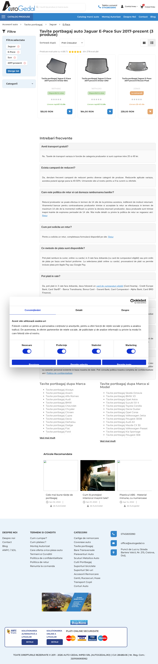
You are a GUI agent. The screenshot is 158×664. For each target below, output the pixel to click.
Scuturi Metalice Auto (86, 558)
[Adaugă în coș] (69, 111)
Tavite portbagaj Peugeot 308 (123, 434)
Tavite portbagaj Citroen (60, 412)
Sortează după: (48, 42)
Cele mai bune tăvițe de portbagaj (59, 496)
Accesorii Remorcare (86, 574)
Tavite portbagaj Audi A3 (120, 421)
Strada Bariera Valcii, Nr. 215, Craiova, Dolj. (138, 552)
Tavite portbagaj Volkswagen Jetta (126, 415)
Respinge (34, 364)
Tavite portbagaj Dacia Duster (123, 409)
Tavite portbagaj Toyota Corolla (124, 405)
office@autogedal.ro (130, 543)
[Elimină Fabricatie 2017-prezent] (25, 63)
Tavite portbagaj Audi (58, 399)
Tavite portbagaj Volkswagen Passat (127, 428)
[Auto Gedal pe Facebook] (66, 602)
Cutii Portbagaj (83, 562)
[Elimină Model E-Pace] (18, 52)
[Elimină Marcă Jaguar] (18, 46)
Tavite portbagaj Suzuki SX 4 (122, 402)
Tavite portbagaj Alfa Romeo (62, 396)
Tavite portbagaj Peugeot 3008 (124, 418)
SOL (13, 550)
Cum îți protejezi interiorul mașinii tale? (96, 496)
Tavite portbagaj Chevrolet (61, 405)
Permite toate (124, 364)
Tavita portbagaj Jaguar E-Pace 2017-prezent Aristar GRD (96, 79)
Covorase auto (82, 542)
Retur (45, 215)
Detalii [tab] (79, 310)
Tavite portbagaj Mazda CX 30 (123, 425)
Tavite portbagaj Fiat (58, 428)
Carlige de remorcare (86, 538)
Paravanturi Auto (84, 554)
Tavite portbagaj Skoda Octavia (124, 392)
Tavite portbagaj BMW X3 (120, 396)
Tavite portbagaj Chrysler (60, 409)
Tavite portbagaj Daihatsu (61, 421)
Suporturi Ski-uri (83, 570)
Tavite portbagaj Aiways (59, 389)
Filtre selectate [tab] (15, 40)
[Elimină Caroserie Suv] (15, 58)
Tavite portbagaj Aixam (59, 392)
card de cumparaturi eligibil (109, 286)
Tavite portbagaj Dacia (59, 418)
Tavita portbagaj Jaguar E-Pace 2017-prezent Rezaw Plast (137, 79)
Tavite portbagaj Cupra (59, 415)
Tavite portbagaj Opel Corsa (122, 412)
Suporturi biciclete (85, 566)
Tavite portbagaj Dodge (59, 425)
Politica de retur (39, 562)
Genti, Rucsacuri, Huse (87, 578)
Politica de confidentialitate (60, 373)
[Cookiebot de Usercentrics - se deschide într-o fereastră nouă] (132, 301)
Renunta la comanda (42, 566)
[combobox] (60, 7)
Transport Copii (83, 582)
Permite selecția (79, 364)
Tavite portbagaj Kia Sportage (123, 431)
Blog (153, 16)
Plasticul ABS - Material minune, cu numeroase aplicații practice (133, 496)
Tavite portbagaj (83, 546)
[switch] (61, 351)
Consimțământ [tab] (33, 310)
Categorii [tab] (12, 83)
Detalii (29, 642)
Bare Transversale (84, 550)
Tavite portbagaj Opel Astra (122, 399)
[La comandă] (150, 111)
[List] (152, 43)
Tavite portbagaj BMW (59, 402)
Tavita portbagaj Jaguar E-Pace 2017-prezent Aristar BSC (56, 79)
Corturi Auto (81, 586)
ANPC (5, 550)
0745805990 (109, 7)
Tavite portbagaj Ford (58, 431)
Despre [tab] (125, 310)
